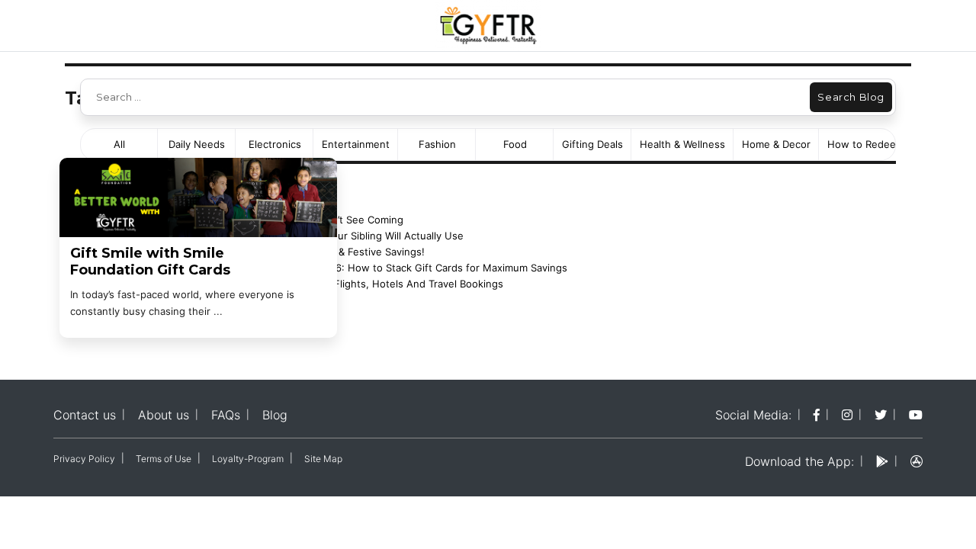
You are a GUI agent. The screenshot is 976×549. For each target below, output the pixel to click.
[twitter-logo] (881, 414)
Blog (274, 414)
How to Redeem (865, 144)
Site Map (323, 458)
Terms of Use (163, 458)
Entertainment (356, 144)
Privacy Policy (84, 458)
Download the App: (799, 461)
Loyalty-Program (248, 458)
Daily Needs (197, 144)
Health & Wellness (682, 144)
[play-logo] (882, 461)
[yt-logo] (916, 414)
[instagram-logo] (847, 414)
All (119, 144)
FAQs (225, 414)
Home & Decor (776, 144)
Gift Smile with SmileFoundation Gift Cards (150, 262)
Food (515, 144)
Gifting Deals (592, 144)
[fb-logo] (817, 414)
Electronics (275, 144)
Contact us (84, 414)
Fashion (437, 144)
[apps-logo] (916, 461)
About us (163, 414)
